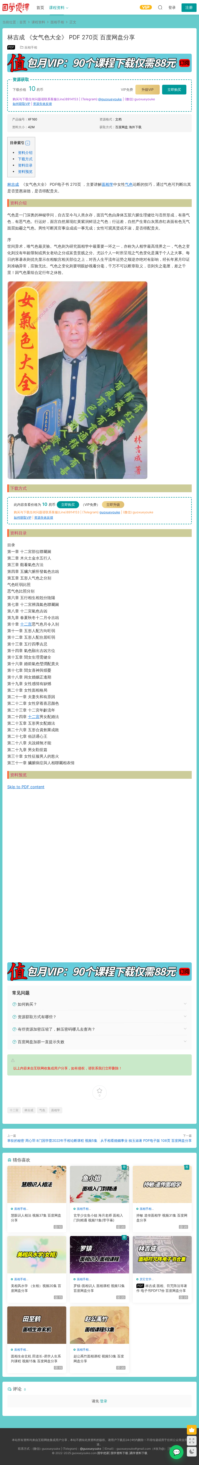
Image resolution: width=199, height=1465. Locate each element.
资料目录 (25, 165)
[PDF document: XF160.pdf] (99, 875)
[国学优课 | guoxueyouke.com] (15, 7)
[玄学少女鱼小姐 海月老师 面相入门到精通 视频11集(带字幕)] (99, 1184)
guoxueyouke (110, 512)
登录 (103, 1401)
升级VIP (147, 89)
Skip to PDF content (25, 786)
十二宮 (34, 716)
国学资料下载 (119, 1453)
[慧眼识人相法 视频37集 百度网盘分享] (36, 1184)
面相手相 (31, 47)
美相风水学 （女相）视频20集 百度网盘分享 (36, 1288)
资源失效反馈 (42, 104)
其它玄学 (145, 1279)
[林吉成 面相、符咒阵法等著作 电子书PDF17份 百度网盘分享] (162, 1254)
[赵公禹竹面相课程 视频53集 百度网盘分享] (99, 1325)
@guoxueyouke (110, 99)
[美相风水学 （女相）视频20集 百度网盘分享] (36, 1254)
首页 (40, 7)
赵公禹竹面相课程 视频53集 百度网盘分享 (99, 1358)
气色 (129, 184)
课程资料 (57, 7)
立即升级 (113, 504)
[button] (27, 143)
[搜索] (160, 7)
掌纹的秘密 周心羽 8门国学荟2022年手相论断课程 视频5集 (52, 1140)
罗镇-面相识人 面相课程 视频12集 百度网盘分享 (99, 1288)
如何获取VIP (21, 104)
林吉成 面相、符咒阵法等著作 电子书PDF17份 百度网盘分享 (161, 1288)
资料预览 (25, 171)
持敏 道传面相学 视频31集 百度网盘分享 (161, 1217)
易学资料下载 (138, 1453)
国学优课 (103, 1453)
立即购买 (174, 89)
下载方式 (25, 159)
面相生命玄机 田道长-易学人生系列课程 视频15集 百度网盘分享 (36, 1358)
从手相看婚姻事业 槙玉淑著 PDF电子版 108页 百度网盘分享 (146, 1140)
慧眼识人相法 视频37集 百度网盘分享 (36, 1217)
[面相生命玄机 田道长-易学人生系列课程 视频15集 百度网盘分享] (36, 1325)
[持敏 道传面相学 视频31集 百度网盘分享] (162, 1184)
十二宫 (26, 624)
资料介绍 (25, 152)
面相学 (107, 184)
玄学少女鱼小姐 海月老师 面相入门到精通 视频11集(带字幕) (98, 1217)
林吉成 (13, 184)
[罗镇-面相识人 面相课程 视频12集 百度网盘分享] (99, 1254)
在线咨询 (176, 1452)
